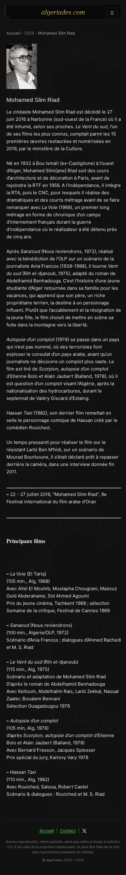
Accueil (13, 33)
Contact (68, 830)
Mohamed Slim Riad (56, 33)
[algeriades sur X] (84, 830)
